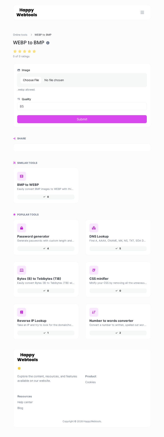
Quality (26, 99)
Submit (82, 119)
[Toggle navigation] (142, 12)
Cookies (90, 382)
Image (25, 70)
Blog (20, 408)
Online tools (20, 34)
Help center (25, 402)
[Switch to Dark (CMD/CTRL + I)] (19, 368)
